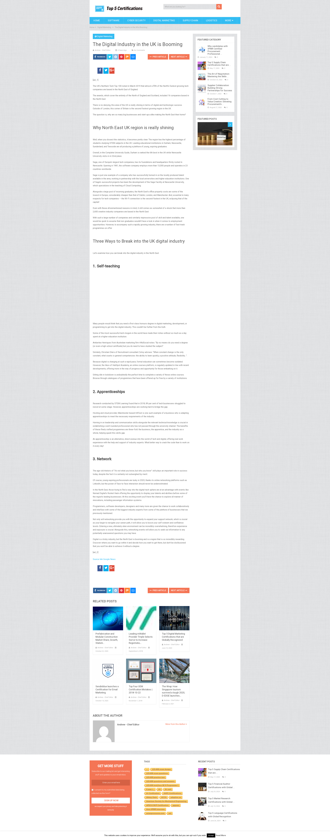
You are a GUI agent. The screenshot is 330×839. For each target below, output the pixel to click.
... (147, 769)
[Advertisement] (123, 580)
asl (170, 813)
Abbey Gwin (151, 797)
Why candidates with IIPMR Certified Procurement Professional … (218, 50)
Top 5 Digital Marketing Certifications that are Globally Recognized (173, 636)
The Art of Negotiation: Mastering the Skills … (219, 75)
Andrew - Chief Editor (102, 50)
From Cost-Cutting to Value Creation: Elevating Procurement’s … (220, 101)
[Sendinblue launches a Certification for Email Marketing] (108, 671)
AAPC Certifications (172, 793)
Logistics (211, 20)
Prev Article (159, 57)
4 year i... (150, 789)
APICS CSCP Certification (157, 805)
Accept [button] (211, 835)
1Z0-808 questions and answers (160, 781)
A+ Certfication (152, 793)
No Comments (139, 50)
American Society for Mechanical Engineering (166, 801)
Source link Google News (104, 559)
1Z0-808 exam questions (157, 773)
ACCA (163, 797)
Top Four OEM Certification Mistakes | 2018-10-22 (140, 689)
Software (113, 20)
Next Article (178, 57)
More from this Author (175, 724)
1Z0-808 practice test (155, 777)
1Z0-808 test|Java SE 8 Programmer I (162, 785)
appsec (176, 805)
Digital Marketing (164, 20)
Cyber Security (136, 20)
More (228, 20)
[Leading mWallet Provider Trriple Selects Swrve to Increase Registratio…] (141, 618)
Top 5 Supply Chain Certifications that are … (219, 63)
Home (96, 20)
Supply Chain (190, 20)
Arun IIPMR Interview (155, 809)
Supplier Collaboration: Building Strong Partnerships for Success (220, 88)
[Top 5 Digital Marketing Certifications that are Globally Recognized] (174, 618)
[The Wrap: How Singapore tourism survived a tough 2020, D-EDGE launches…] (174, 671)
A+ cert (168, 789)
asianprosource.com (155, 813)
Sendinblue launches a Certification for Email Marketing (107, 689)
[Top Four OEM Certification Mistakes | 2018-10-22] (141, 671)
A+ (159, 789)
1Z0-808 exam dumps (161, 769)
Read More (221, 835)
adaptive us (176, 797)
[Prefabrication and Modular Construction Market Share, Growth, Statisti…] (108, 618)
